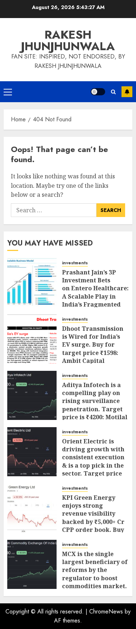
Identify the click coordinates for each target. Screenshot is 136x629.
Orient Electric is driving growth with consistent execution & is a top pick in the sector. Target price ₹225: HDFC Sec (93, 461)
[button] (8, 91)
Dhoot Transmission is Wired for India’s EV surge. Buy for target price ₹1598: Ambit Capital (92, 345)
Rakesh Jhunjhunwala (68, 40)
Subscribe (126, 91)
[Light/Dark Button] (98, 91)
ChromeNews (106, 611)
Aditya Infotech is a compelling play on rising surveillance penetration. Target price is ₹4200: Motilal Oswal (94, 405)
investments (75, 263)
